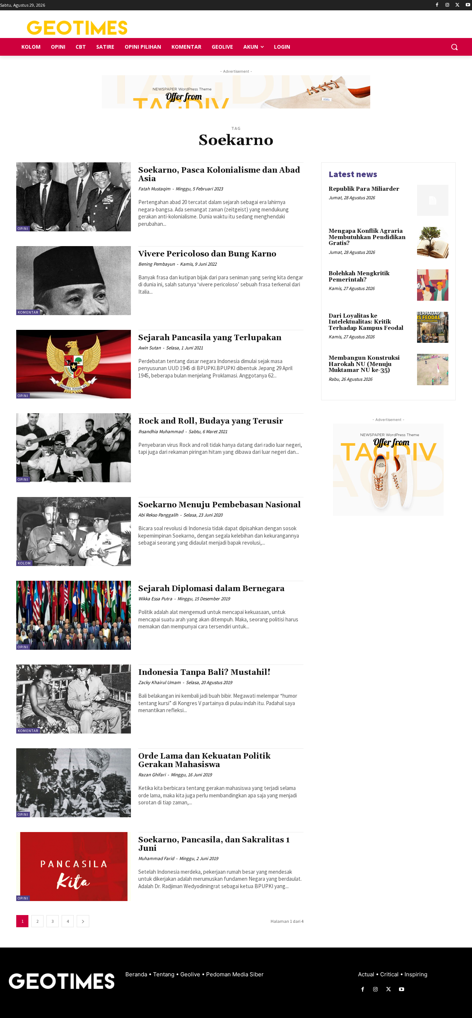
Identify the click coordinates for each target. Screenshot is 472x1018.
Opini (23, 228)
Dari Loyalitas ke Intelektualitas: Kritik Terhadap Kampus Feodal (366, 322)
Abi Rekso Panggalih (158, 515)
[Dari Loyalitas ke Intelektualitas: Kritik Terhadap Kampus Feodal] (432, 327)
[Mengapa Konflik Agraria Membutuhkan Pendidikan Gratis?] (432, 242)
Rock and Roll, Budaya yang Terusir (210, 421)
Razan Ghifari (152, 775)
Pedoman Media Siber (235, 974)
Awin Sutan (149, 348)
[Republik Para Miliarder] (432, 200)
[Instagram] (447, 5)
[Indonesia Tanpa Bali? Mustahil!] (73, 699)
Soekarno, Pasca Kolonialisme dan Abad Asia (219, 175)
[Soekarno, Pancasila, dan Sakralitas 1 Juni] (73, 866)
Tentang (164, 974)
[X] (457, 5)
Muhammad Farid (156, 858)
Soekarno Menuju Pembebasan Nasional (219, 505)
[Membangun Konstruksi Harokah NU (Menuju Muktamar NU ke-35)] (432, 369)
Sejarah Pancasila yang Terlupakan (209, 338)
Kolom (24, 563)
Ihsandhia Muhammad (160, 431)
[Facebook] (437, 5)
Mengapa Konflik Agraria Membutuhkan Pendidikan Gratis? (367, 237)
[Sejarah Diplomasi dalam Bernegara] (73, 615)
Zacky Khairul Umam (159, 682)
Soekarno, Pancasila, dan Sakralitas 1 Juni (214, 844)
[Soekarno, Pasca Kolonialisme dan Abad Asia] (73, 196)
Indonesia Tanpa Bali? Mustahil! (204, 672)
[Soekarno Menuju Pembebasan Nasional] (73, 531)
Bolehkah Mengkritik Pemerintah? (359, 276)
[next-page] (83, 921)
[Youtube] (468, 5)
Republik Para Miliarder (364, 189)
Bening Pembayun (156, 264)
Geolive (191, 974)
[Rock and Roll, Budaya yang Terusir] (73, 447)
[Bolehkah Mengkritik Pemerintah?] (432, 285)
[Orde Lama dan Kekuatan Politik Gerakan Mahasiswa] (73, 782)
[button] (454, 47)
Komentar (28, 312)
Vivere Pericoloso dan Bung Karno (207, 254)
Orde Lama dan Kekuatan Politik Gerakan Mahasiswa (204, 761)
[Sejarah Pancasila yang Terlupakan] (73, 364)
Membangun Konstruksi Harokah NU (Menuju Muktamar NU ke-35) (364, 364)
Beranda (137, 974)
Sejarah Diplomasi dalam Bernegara (211, 589)
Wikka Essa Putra (155, 599)
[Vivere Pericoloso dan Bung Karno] (73, 280)
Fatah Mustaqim (154, 189)
